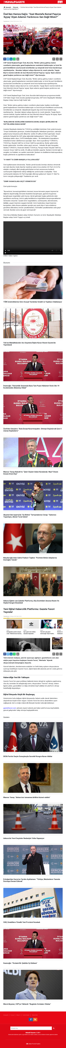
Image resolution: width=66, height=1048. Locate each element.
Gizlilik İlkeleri (26, 1015)
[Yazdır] (17, 59)
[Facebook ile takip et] (31, 1019)
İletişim (18, 1015)
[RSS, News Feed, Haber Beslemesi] (35, 1019)
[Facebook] (4, 59)
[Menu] (61, 2)
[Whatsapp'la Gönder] (14, 59)
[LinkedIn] (11, 59)
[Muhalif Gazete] (14, 2)
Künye (12, 1015)
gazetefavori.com (9, 708)
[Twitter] (8, 59)
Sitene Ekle (35, 1015)
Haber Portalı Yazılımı (34, 1043)
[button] (53, 59)
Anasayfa (5, 1015)
